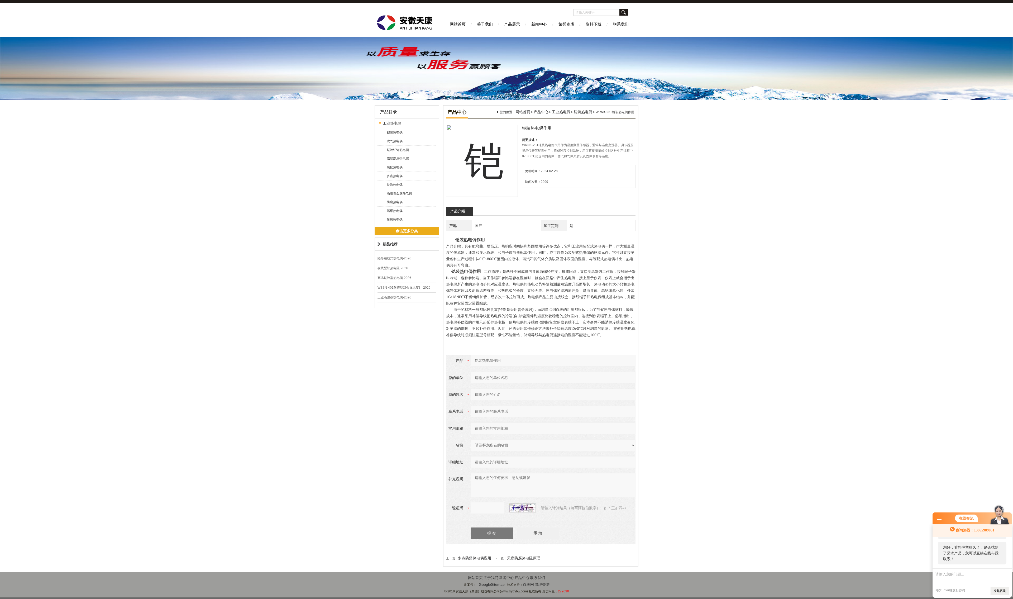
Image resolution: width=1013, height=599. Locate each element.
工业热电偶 (392, 123)
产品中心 (541, 112)
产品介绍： (459, 211)
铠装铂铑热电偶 (398, 150)
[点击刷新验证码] (522, 507)
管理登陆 (542, 584)
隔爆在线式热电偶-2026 (394, 258)
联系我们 (621, 24)
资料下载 (593, 24)
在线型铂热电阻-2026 (393, 268)
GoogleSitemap (492, 584)
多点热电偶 (395, 176)
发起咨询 (999, 591)
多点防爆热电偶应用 (474, 558)
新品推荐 (390, 244)
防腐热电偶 (395, 202)
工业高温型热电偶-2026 (394, 297)
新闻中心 (539, 24)
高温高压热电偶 (398, 158)
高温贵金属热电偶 (399, 193)
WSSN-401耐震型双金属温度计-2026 (404, 287)
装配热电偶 (395, 167)
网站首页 (458, 24)
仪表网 (528, 584)
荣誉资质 (566, 24)
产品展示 (512, 24)
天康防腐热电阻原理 (523, 558)
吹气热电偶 (395, 141)
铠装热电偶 (395, 132)
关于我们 (485, 24)
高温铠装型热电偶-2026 (394, 278)
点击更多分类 (407, 231)
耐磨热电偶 (395, 219)
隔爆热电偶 (395, 211)
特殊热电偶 (395, 185)
